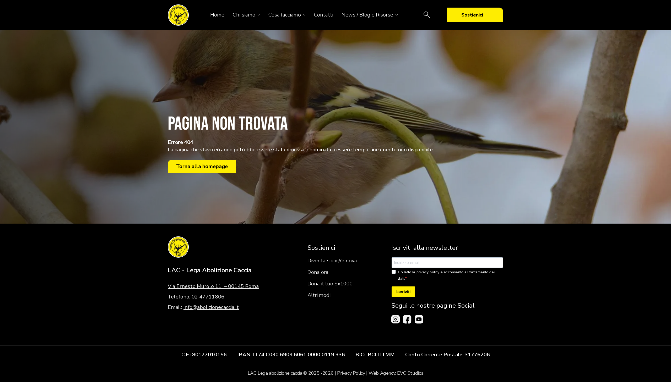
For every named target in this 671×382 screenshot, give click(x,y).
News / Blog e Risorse (367, 14)
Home (217, 14)
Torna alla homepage (202, 166)
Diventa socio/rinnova (332, 260)
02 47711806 (208, 296)
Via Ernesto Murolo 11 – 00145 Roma (213, 286)
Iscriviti (403, 292)
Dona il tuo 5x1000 (330, 283)
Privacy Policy (351, 373)
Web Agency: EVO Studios (396, 373)
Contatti (323, 14)
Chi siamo (244, 14)
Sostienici (472, 15)
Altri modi (319, 295)
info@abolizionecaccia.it (211, 307)
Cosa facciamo (284, 14)
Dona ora (317, 272)
